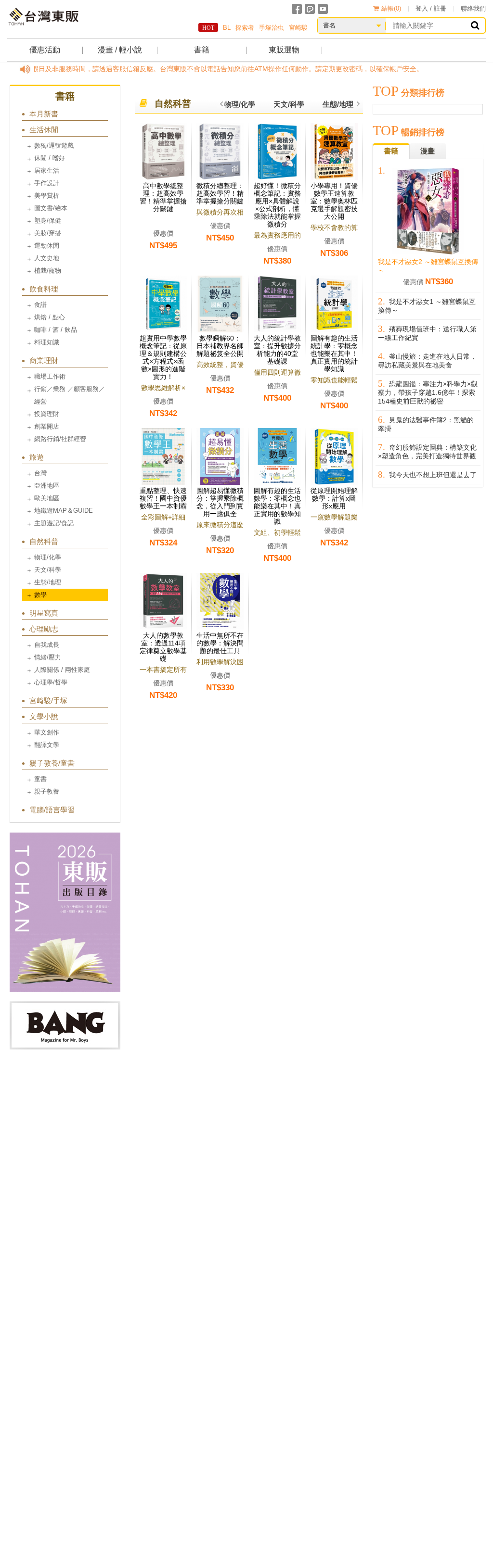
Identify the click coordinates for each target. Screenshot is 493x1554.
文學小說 (43, 716)
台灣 (40, 473)
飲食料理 (43, 289)
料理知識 (46, 342)
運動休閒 (46, 245)
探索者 (244, 27)
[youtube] (323, 9)
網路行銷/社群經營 (60, 438)
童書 (40, 779)
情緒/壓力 (47, 657)
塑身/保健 (47, 220)
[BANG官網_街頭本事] (65, 1025)
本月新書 (43, 114)
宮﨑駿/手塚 (48, 700)
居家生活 (46, 170)
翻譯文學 (46, 744)
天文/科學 (47, 569)
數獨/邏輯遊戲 (54, 145)
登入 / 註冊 (430, 8)
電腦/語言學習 (52, 810)
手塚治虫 (271, 27)
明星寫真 (43, 613)
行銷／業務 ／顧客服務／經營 (69, 395)
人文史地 (46, 258)
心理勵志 (43, 629)
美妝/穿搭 (47, 233)
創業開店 (46, 426)
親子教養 (46, 791)
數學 (40, 594)
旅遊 (36, 457)
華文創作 (46, 732)
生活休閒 (43, 130)
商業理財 (43, 360)
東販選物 (284, 50)
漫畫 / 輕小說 (120, 50)
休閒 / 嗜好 (49, 158)
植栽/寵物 (47, 270)
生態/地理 (47, 582)
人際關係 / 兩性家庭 (62, 669)
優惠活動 (44, 50)
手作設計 (46, 183)
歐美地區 (46, 498)
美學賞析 (46, 195)
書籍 (201, 50)
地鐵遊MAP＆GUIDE (63, 510)
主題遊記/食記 (54, 523)
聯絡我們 (473, 8)
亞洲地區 (46, 485)
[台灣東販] (43, 16)
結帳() (391, 8)
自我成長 (46, 644)
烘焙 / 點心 (49, 317)
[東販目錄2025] (65, 912)
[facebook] (297, 9)
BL (227, 27)
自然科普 (43, 541)
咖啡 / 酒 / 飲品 (55, 329)
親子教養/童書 (52, 763)
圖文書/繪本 (50, 208)
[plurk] (310, 9)
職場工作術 (49, 376)
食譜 (40, 304)
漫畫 (427, 151)
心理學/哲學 (50, 682)
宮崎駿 (298, 27)
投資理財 (46, 413)
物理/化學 (47, 557)
